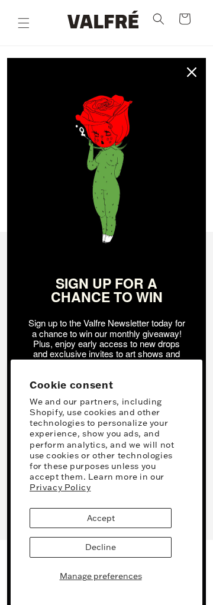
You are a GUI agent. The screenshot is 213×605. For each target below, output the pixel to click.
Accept (101, 518)
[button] (24, 23)
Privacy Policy (60, 487)
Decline (100, 547)
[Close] (192, 72)
